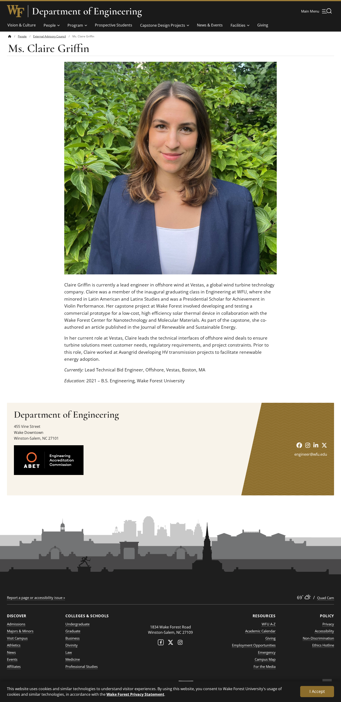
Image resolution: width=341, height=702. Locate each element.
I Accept (317, 691)
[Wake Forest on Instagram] (180, 643)
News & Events (210, 25)
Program (75, 25)
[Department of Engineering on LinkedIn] (315, 445)
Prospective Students (113, 25)
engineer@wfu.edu (310, 454)
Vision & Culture (21, 25)
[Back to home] (9, 36)
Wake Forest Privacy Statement (135, 694)
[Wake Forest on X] (170, 643)
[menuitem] (13, 36)
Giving (262, 25)
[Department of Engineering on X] (324, 445)
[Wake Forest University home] (15, 11)
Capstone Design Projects (162, 25)
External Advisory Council (49, 36)
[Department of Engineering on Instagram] (307, 445)
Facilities (238, 25)
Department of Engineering (87, 11)
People (50, 25)
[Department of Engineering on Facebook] (299, 445)
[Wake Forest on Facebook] (161, 643)
